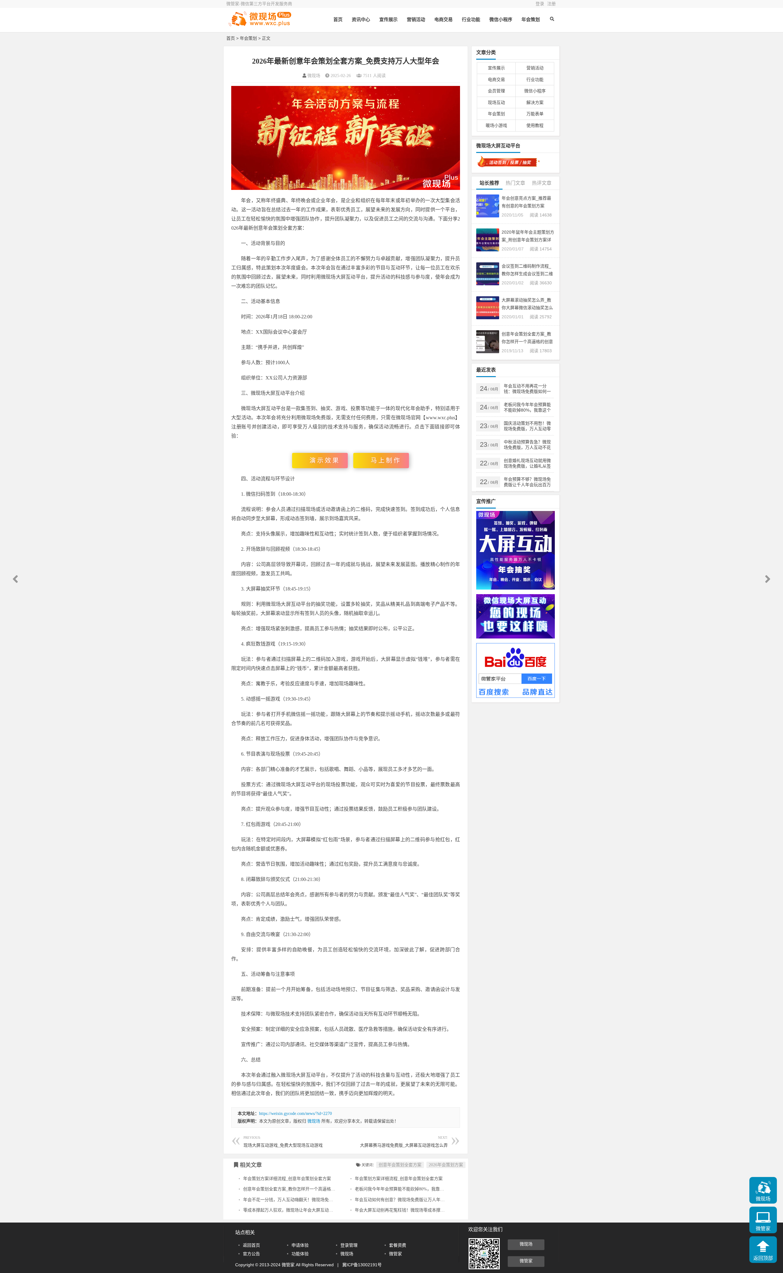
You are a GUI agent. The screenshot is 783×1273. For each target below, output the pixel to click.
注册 (551, 3)
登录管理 (349, 1245)
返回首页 (251, 1245)
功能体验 (300, 1253)
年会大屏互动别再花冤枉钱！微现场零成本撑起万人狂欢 (408, 1210)
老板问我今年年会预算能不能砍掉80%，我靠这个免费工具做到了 (416, 1189)
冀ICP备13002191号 (362, 1264)
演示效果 (325, 460)
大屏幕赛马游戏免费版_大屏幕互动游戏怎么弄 (404, 1142)
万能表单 (535, 113)
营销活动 (416, 19)
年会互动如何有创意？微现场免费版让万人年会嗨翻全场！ (410, 1199)
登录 (540, 3)
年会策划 (530, 19)
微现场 (313, 75)
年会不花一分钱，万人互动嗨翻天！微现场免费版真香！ (296, 1199)
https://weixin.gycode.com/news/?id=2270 (295, 1113)
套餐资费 (397, 1245)
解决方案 (535, 102)
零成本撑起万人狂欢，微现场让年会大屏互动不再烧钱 (294, 1210)
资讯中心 (361, 19)
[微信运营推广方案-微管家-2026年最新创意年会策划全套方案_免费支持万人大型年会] (260, 24)
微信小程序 (500, 19)
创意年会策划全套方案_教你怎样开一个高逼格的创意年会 (297, 1189)
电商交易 (443, 19)
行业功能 (471, 19)
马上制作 (386, 460)
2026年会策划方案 (446, 1165)
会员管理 (496, 90)
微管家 (395, 1253)
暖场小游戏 (496, 125)
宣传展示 (388, 19)
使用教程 (535, 125)
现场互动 (496, 102)
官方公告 (251, 1253)
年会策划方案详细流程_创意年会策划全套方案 (287, 1178)
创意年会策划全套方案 (400, 1165)
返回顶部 (763, 1258)
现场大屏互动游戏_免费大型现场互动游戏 (283, 1142)
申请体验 (300, 1245)
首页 (338, 19)
